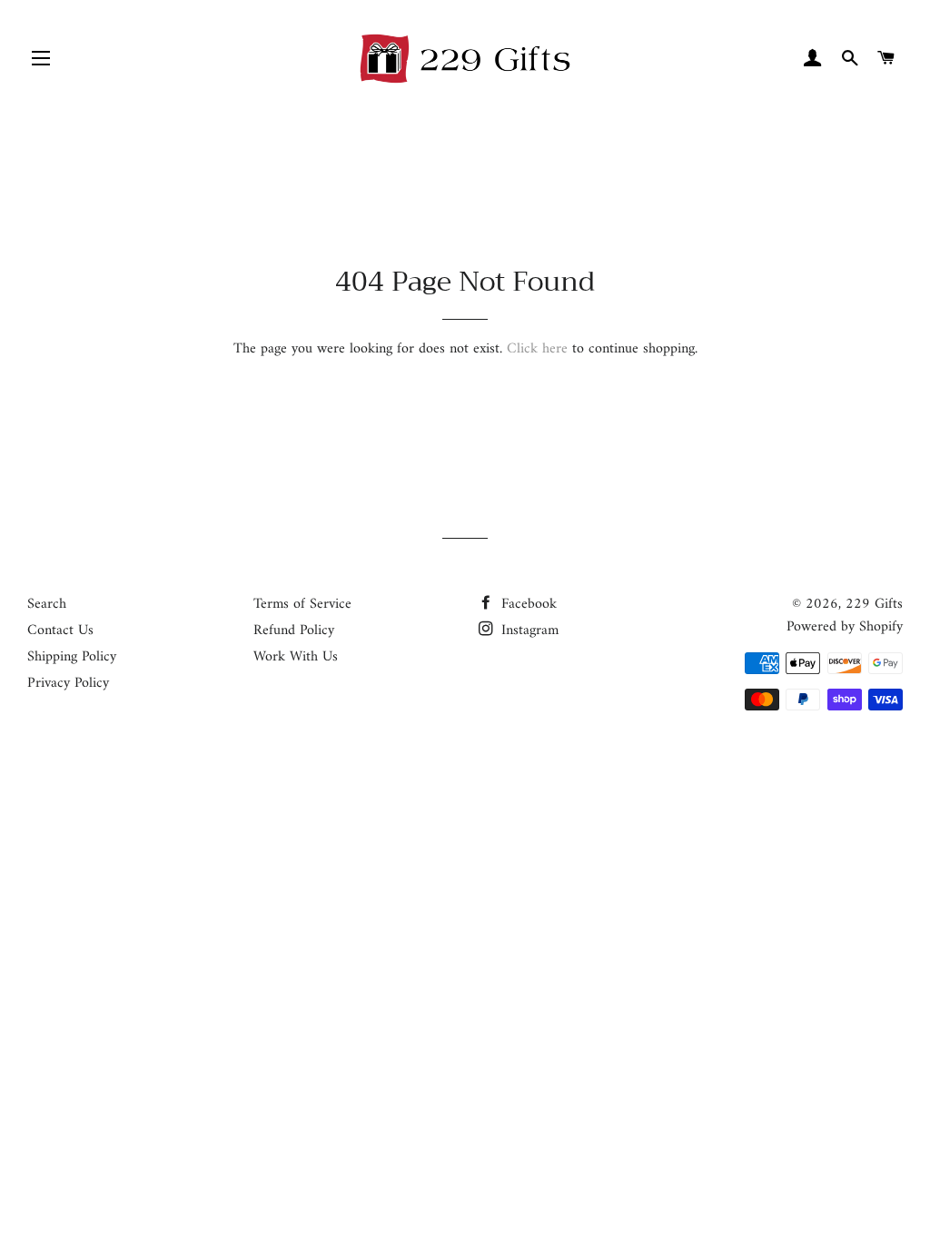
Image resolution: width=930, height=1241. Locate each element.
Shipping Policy (71, 657)
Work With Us (295, 657)
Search (46, 604)
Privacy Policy (68, 683)
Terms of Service (302, 604)
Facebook (527, 604)
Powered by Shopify (845, 627)
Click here (537, 349)
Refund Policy (293, 630)
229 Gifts (874, 604)
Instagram (528, 630)
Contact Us (60, 630)
